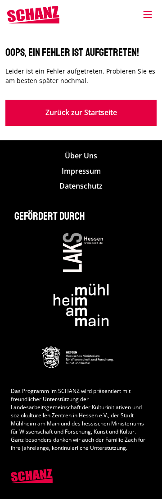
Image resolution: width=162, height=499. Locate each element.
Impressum (81, 171)
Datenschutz (81, 186)
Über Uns (81, 156)
